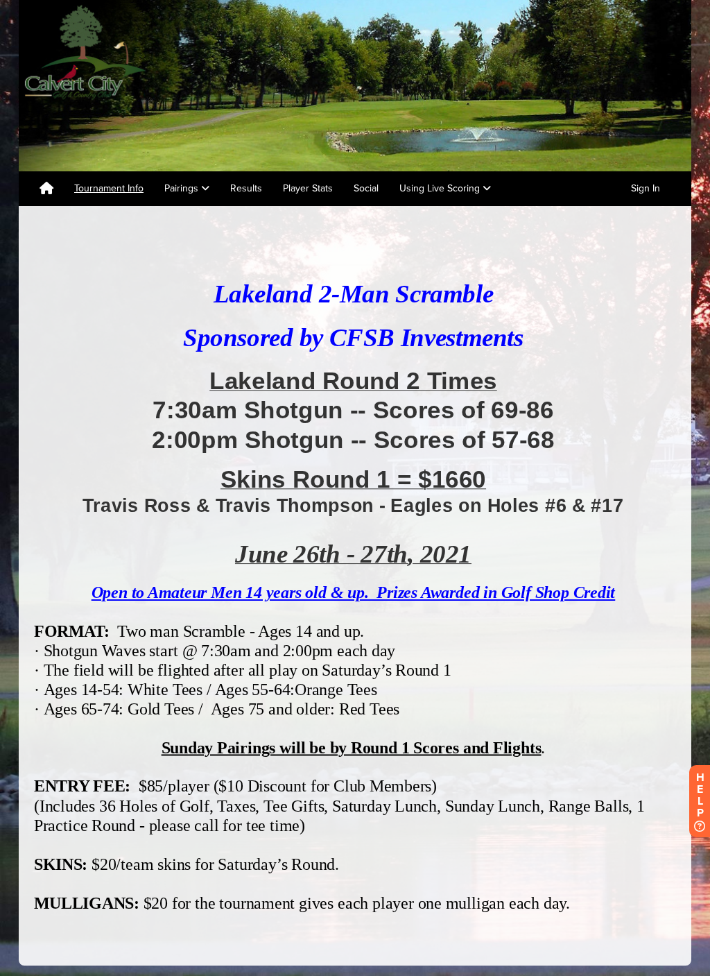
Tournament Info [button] (109, 188)
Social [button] (366, 188)
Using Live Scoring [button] (441, 188)
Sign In (645, 188)
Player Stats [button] (308, 188)
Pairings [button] (182, 188)
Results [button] (246, 188)
